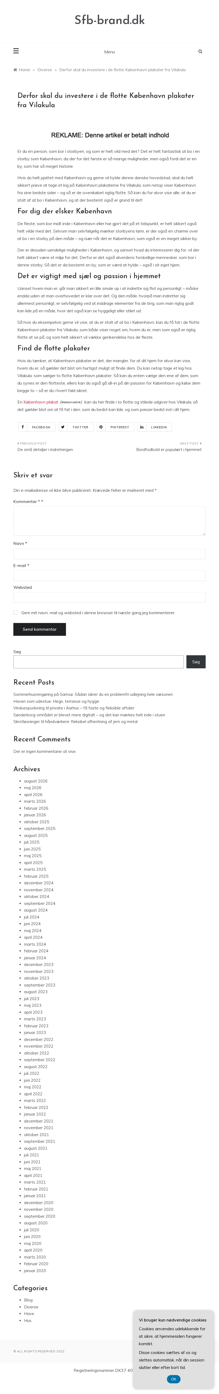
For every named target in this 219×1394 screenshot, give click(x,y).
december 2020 (38, 1202)
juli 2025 (31, 842)
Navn (20, 543)
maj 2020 (32, 1243)
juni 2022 (32, 1080)
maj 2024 (32, 930)
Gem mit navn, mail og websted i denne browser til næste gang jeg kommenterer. (98, 612)
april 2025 (33, 862)
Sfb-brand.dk (109, 21)
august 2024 (36, 910)
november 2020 (38, 1209)
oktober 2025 (36, 821)
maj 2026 (32, 787)
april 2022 (33, 1093)
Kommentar (26, 501)
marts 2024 (35, 944)
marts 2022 (35, 1100)
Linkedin (159, 427)
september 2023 (39, 985)
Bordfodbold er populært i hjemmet (169, 449)
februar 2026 (36, 808)
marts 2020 (35, 1257)
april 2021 (33, 1175)
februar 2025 (36, 876)
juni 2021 (32, 1161)
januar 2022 (35, 1114)
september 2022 (39, 1059)
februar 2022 (36, 1107)
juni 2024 (32, 923)
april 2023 (33, 1012)
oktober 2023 (36, 978)
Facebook (41, 427)
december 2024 (38, 882)
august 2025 (36, 835)
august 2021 (36, 1148)
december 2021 (38, 1121)
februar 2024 (36, 950)
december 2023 (38, 964)
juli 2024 (31, 917)
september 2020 (39, 1216)
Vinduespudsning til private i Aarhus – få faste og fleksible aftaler (73, 707)
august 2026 (36, 781)
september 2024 (39, 903)
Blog (28, 1300)
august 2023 (36, 991)
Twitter (80, 427)
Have (29, 1313)
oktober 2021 (36, 1134)
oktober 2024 (36, 896)
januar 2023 (35, 1032)
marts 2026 (35, 801)
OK (173, 1379)
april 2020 (33, 1250)
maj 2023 (32, 1005)
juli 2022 (31, 1073)
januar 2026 (35, 814)
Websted (22, 587)
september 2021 (39, 1141)
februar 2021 (36, 1189)
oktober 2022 (36, 1053)
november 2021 (38, 1127)
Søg (17, 651)
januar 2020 (35, 1270)
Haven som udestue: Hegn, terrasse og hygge (56, 701)
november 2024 (38, 889)
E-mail (21, 565)
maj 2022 (32, 1086)
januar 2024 (35, 957)
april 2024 (33, 937)
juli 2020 (31, 1229)
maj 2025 (32, 855)
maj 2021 (32, 1168)
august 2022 (36, 1066)
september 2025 (39, 828)
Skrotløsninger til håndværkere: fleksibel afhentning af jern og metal (75, 721)
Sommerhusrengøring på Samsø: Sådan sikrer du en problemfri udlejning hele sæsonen (93, 694)
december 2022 (38, 1039)
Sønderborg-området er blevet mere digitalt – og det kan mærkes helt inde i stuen (89, 714)
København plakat (41, 402)
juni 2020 (32, 1236)
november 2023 (38, 971)
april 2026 (33, 794)
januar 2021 (35, 1195)
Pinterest (120, 427)
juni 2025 (32, 849)
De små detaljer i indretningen (45, 449)
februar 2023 (36, 1025)
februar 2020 (36, 1263)
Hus (28, 1320)
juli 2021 (31, 1154)
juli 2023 (31, 998)
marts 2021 (35, 1182)
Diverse (31, 1306)
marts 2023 (35, 1018)
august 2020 (36, 1222)
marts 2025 (35, 869)
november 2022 (38, 1046)
